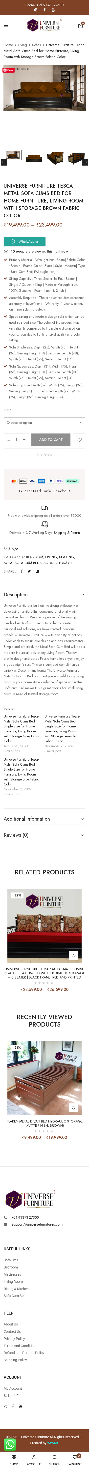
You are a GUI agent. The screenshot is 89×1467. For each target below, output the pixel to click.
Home (8, 45)
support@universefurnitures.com (37, 1224)
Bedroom (34, 556)
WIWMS (53, 1443)
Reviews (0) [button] (16, 835)
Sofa (8, 562)
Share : (10, 571)
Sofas (36, 45)
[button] (80, 25)
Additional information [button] (27, 819)
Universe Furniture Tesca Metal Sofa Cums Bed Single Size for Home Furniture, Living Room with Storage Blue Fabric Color (21, 772)
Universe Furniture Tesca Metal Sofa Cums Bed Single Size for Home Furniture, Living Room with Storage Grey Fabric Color (22, 729)
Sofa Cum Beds (28, 562)
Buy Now (44, 454)
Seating (66, 556)
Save (10, 70)
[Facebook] (22, 571)
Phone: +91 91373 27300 (44, 4)
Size (7, 409)
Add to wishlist (79, 439)
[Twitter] (29, 571)
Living (22, 45)
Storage (64, 562)
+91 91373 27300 (25, 1217)
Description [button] (16, 594)
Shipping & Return (67, 532)
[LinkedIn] (37, 571)
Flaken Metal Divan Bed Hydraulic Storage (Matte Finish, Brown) (45, 1123)
